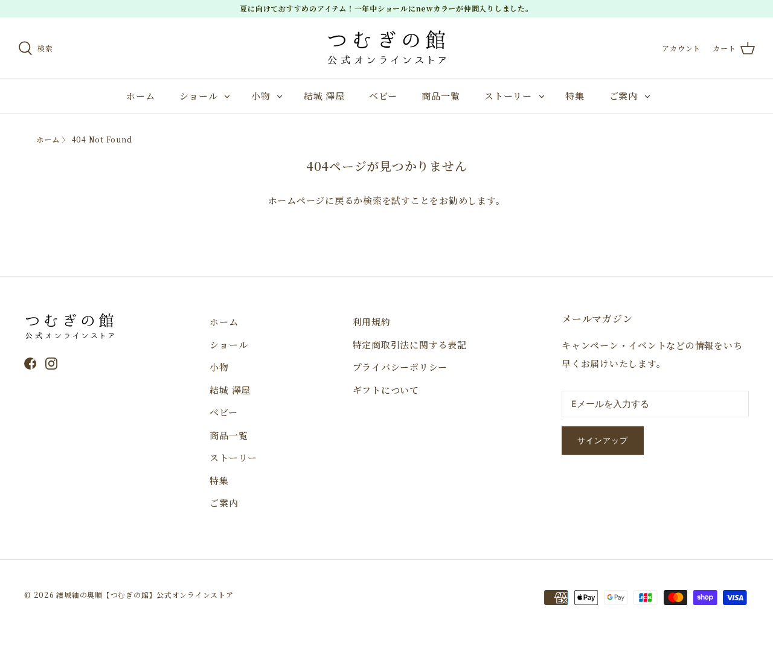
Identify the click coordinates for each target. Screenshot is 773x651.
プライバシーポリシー (400, 367)
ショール (198, 95)
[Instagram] (51, 364)
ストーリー (508, 95)
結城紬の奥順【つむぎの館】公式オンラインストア (144, 594)
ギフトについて (386, 389)
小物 (261, 95)
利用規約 (372, 321)
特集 (575, 95)
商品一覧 (441, 95)
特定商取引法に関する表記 (410, 344)
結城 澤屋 (324, 95)
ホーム (140, 95)
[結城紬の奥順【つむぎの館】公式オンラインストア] (386, 48)
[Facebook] (30, 364)
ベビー (383, 95)
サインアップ (602, 440)
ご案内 (623, 95)
